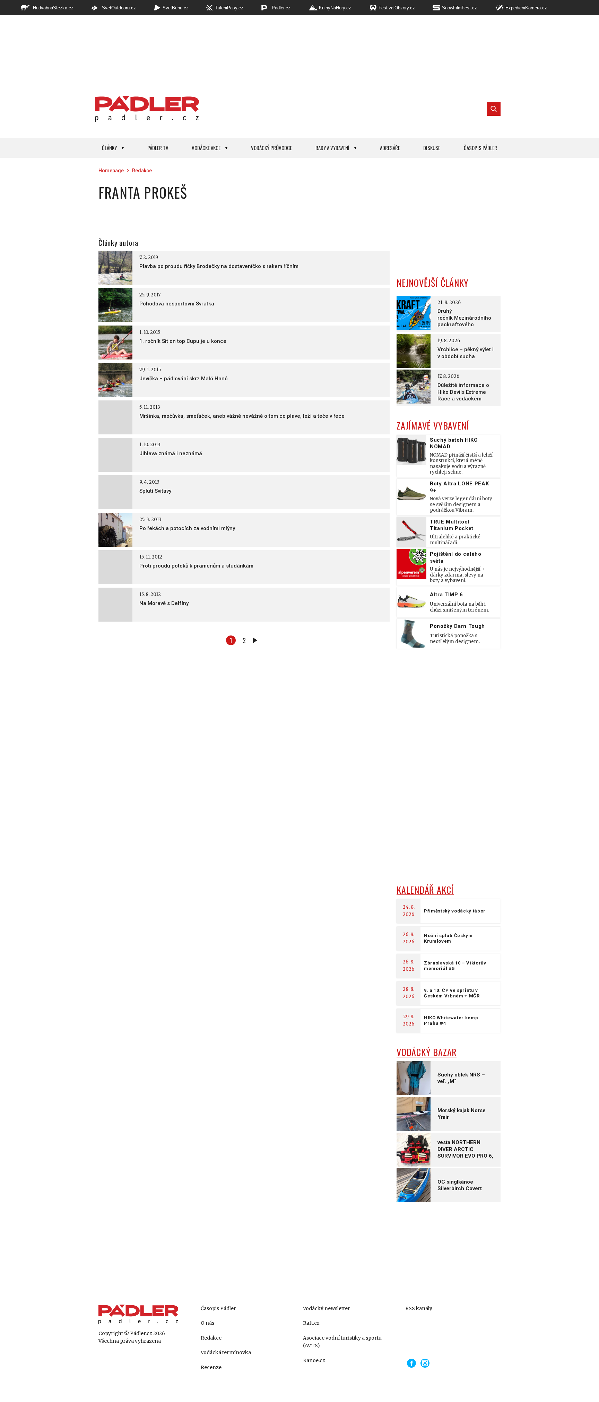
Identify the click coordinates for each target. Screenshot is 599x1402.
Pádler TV (157, 148)
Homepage (111, 170)
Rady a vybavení (332, 148)
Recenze (211, 1367)
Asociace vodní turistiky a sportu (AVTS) (342, 1342)
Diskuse (431, 148)
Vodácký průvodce (271, 148)
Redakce (142, 170)
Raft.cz (311, 1323)
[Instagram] (425, 1363)
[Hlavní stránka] (145, 108)
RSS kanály (418, 1308)
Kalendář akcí (425, 890)
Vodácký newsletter (326, 1308)
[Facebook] (411, 1363)
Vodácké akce (206, 148)
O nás (207, 1323)
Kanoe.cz (314, 1360)
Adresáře (390, 148)
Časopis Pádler (480, 148)
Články (109, 148)
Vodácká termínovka (226, 1352)
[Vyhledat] (494, 109)
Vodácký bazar (427, 1052)
